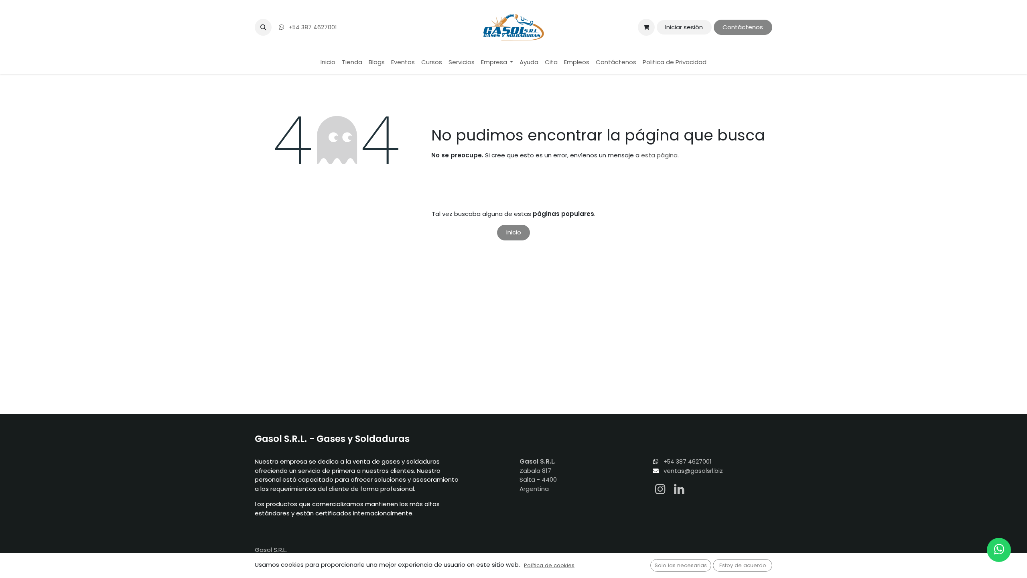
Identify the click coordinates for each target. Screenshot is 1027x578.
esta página (659, 155)
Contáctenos (743, 27)
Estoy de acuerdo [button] (742, 565)
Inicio (513, 232)
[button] (263, 27)
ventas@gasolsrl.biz (693, 470)
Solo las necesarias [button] (681, 565)
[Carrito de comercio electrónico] (646, 27)
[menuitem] (328, 62)
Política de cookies (549, 565)
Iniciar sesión (684, 27)
